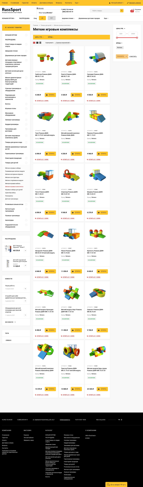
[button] (116, 484)
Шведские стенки (50, 444)
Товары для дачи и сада (71, 452)
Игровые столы (68, 435)
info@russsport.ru (65, 419)
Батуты (47, 477)
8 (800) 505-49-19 (67, 12)
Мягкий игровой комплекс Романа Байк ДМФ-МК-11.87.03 (70, 135)
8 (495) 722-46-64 (67, 9)
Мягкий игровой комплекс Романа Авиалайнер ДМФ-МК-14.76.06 (44, 370)
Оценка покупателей (63, 42)
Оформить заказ (29, 440)
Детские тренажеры (11, 199)
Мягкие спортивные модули (14, 180)
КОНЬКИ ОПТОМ (50, 435)
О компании (15, 3)
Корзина (26, 435)
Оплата (34, 3)
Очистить (133, 56)
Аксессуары (67, 474)
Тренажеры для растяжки (71, 445)
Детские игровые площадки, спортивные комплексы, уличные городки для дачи (53, 452)
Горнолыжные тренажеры (71, 459)
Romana (119, 47)
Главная (5, 3)
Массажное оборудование (72, 437)
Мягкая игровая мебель (12, 183)
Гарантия (25, 3)
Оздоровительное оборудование (69, 478)
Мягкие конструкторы (12, 177)
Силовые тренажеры (70, 440)
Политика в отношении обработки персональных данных (9, 452)
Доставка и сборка (46, 3)
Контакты (68, 3)
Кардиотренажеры (69, 443)
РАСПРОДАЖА (49, 437)
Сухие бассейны (10, 192)
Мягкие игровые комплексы (14, 186)
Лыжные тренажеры (70, 472)
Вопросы (59, 3)
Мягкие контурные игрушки (14, 174)
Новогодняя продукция (71, 461)
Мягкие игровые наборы (13, 168)
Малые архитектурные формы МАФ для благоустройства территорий (52, 463)
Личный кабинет (29, 437)
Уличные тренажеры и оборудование (52, 469)
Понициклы (9, 196)
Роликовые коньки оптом (71, 467)
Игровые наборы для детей (14, 189)
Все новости (9, 322)
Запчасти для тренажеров (72, 469)
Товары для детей (69, 464)
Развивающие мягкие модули (15, 171)
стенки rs (8, 340)
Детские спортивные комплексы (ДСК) (70, 448)
